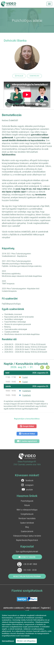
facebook (29, 480)
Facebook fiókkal (28, 434)
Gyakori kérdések (27, 522)
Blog (27, 527)
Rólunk (27, 505)
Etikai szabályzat (32, 608)
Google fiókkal (28, 426)
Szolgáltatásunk (27, 514)
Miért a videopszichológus (27, 509)
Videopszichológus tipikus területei (27, 535)
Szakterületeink (27, 531)
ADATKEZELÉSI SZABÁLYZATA (13, 608)
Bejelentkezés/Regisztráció (27, 540)
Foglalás (20, 76)
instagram (29, 485)
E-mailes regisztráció (28, 441)
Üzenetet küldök (27, 557)
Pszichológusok (27, 501)
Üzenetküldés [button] (34, 76)
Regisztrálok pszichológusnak (27, 576)
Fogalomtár (45, 608)
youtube (29, 489)
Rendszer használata (27, 518)
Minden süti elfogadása (26, 641)
